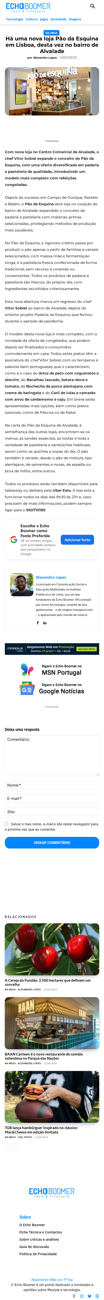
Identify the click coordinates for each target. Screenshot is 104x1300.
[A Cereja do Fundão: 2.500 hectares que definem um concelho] (52, 949)
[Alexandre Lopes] (21, 599)
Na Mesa (51, 33)
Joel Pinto (25, 1137)
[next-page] (16, 1147)
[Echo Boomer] (28, 7)
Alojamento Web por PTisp (52, 1279)
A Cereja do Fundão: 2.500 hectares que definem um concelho (48, 982)
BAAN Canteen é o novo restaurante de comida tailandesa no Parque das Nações (44, 1056)
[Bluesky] (89, 1296)
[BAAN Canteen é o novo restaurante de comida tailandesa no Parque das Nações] (52, 1023)
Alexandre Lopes (45, 57)
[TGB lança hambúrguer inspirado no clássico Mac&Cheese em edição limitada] (52, 1097)
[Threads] (97, 1296)
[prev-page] (8, 1147)
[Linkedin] (44, 622)
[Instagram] (82, 1296)
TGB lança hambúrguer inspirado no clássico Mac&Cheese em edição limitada (41, 1129)
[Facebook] (37, 622)
